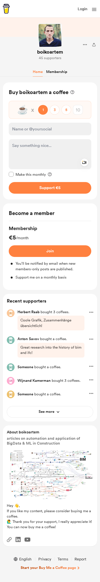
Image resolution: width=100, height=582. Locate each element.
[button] (94, 9)
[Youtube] (27, 539)
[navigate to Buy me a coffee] (6, 9)
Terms (63, 559)
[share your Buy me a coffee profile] (94, 44)
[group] (50, 252)
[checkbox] (27, 174)
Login (82, 9)
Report (80, 559)
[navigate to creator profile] (50, 35)
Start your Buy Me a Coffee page (48, 568)
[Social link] (9, 539)
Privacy (44, 559)
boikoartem (50, 52)
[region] (50, 140)
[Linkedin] (18, 539)
